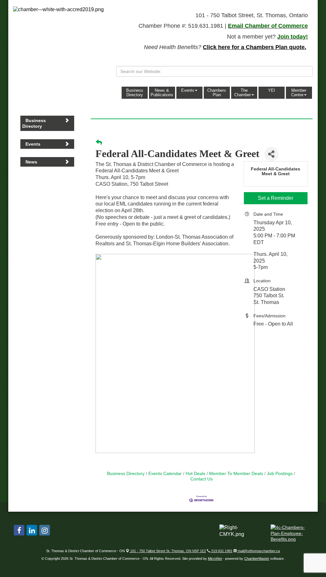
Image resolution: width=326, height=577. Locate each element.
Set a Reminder (275, 198)
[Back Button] (99, 143)
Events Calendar (165, 473)
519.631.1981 (221, 551)
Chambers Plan (216, 92)
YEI (271, 90)
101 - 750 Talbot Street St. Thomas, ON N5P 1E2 (167, 551)
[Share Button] (271, 154)
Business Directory (134, 92)
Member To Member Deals (236, 473)
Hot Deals (195, 473)
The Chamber (242, 92)
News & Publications (162, 92)
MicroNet (215, 558)
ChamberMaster (256, 558)
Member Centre (299, 92)
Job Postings (280, 473)
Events (187, 90)
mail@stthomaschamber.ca (258, 551)
